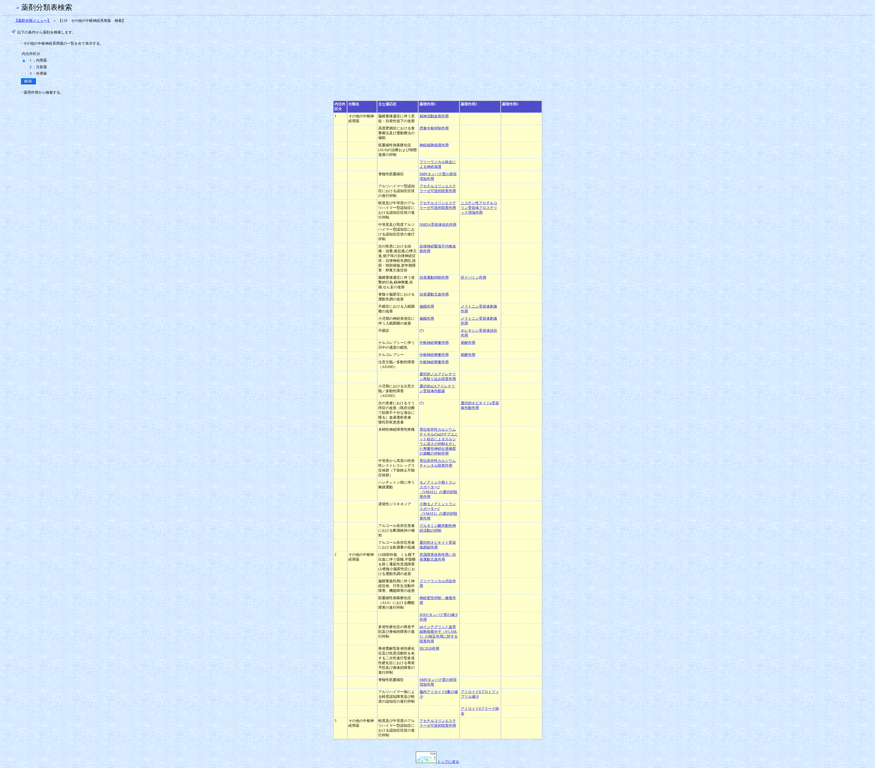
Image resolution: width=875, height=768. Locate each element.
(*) (421, 330)
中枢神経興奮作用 (434, 343)
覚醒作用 (468, 343)
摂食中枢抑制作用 (434, 128)
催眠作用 (426, 306)
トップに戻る (447, 762)
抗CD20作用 (429, 648)
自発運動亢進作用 (434, 294)
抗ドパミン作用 (473, 277)
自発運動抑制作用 (434, 277)
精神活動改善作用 (434, 116)
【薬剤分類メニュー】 (32, 21)
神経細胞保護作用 (434, 145)
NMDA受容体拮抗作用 (437, 225)
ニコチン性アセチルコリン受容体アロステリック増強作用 (479, 207)
